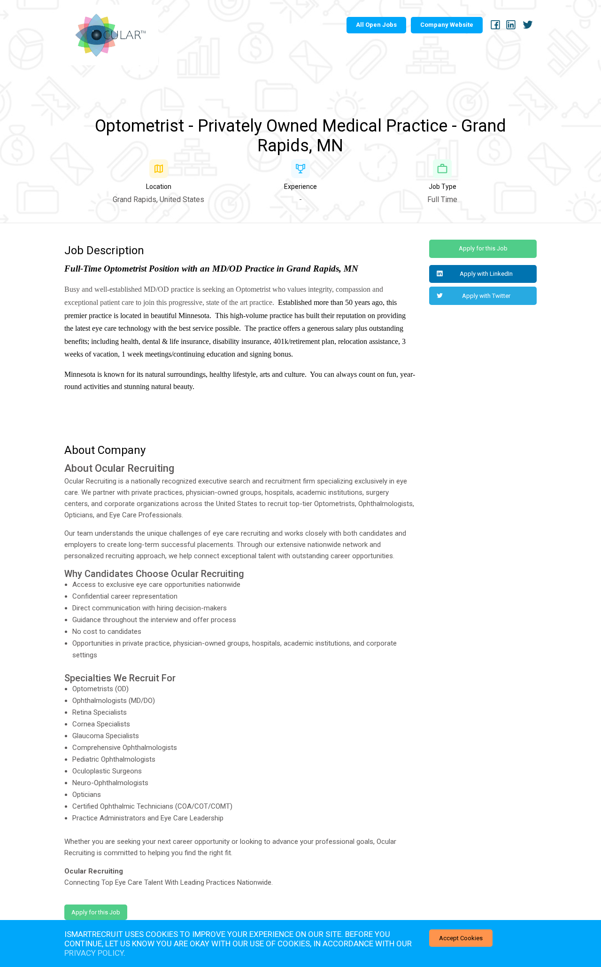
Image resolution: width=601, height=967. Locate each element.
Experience (300, 186)
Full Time (442, 199)
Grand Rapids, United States (158, 199)
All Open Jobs (376, 24)
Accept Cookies (461, 938)
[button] (483, 274)
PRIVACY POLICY (93, 953)
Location (158, 186)
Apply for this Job (95, 912)
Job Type (442, 186)
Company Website (446, 24)
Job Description (104, 250)
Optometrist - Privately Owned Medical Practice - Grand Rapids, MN (300, 136)
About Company (105, 450)
